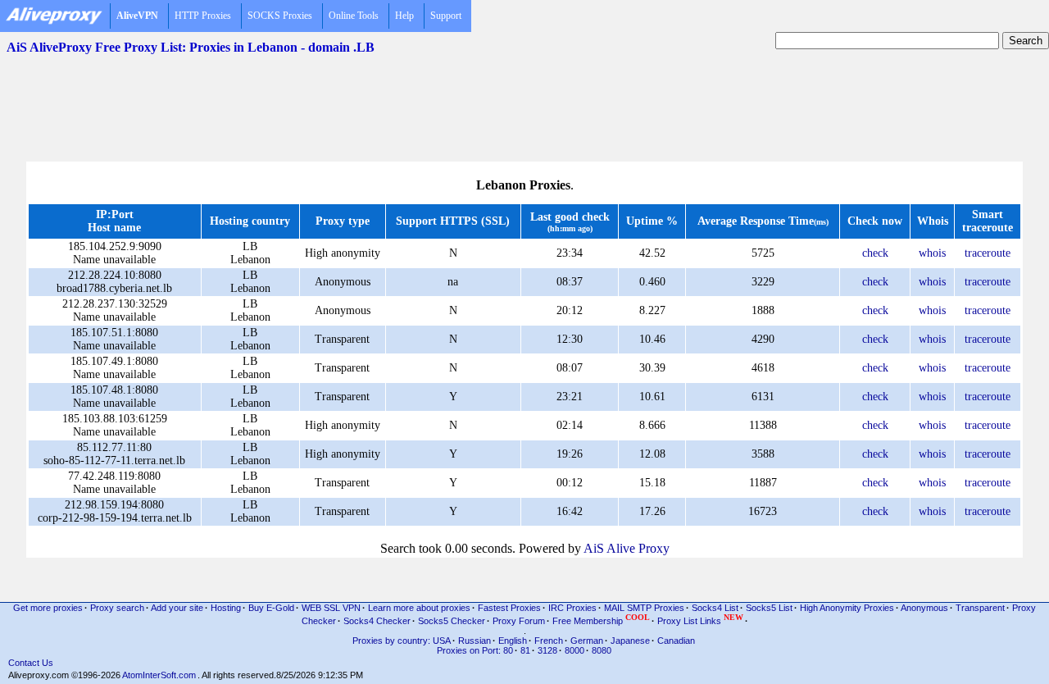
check (875, 253)
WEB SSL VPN (331, 608)
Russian (474, 640)
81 (525, 650)
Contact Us (30, 663)
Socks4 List (715, 608)
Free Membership (601, 619)
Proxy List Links (700, 619)
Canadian (676, 640)
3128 (547, 650)
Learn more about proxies (419, 608)
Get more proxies (48, 608)
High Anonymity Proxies (847, 608)
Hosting (226, 608)
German (586, 640)
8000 (574, 650)
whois (932, 253)
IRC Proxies (572, 608)
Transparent (980, 608)
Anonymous (924, 608)
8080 (601, 650)
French (548, 640)
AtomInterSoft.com (159, 675)
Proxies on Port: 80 (475, 650)
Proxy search (117, 608)
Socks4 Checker (377, 621)
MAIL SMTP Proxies (644, 608)
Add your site (177, 608)
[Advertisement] (524, 99)
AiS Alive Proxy (627, 548)
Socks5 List (769, 608)
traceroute (987, 253)
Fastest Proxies (509, 608)
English (512, 640)
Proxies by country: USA (401, 640)
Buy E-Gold (271, 608)
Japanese (630, 640)
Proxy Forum (519, 621)
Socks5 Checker (451, 621)
